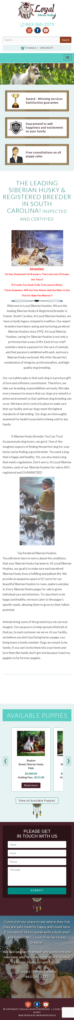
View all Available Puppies (37, 800)
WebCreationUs (46, 1015)
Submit (37, 890)
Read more (31, 785)
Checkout (46, 47)
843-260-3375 (39, 24)
